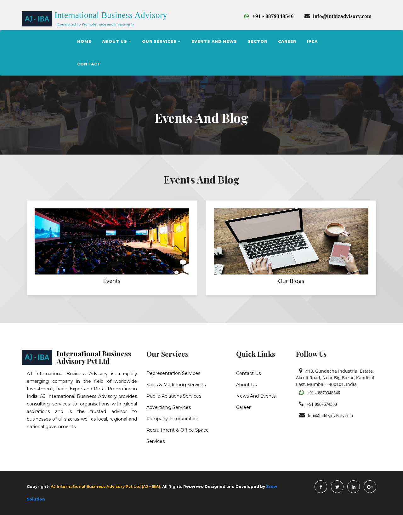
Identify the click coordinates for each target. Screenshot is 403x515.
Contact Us (248, 373)
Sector (257, 41)
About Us (115, 41)
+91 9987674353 (322, 404)
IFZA (312, 41)
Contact (89, 64)
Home (84, 41)
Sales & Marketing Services (176, 385)
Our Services (160, 41)
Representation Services (173, 373)
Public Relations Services (173, 396)
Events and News (214, 41)
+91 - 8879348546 (273, 16)
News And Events (255, 396)
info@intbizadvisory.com (342, 16)
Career (287, 41)
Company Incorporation (172, 419)
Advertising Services (168, 407)
